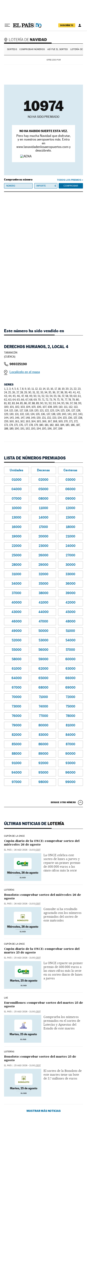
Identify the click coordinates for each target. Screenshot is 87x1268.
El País (8, 850)
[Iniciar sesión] (79, 25)
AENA (72, 59)
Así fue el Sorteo (57, 49)
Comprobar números (32, 49)
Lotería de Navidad (26, 39)
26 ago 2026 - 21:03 (27, 850)
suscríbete (66, 25)
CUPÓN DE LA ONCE (14, 836)
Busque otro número (63, 802)
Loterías (9, 890)
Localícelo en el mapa (25, 372)
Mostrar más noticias (44, 1110)
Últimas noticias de (34, 823)
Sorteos (12, 49)
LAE (6, 998)
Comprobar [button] (71, 186)
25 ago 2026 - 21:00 (27, 957)
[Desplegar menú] (7, 25)
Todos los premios (69, 180)
